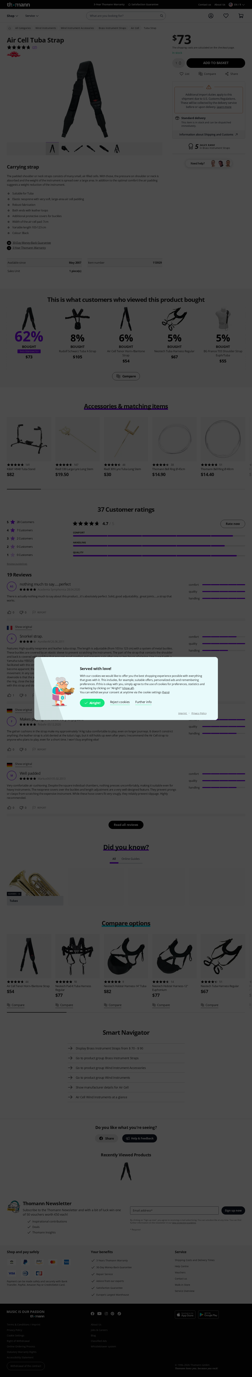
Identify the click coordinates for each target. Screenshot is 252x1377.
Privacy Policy (199, 713)
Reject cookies (120, 702)
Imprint (182, 713)
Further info (143, 702)
